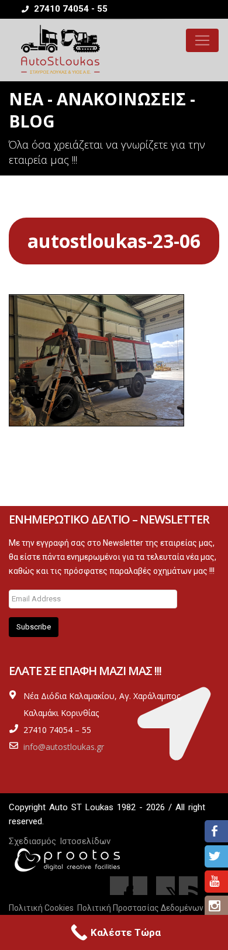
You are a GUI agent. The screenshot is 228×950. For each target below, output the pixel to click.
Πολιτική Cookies (41, 908)
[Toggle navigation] (202, 40)
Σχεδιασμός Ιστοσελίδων (59, 841)
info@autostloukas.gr (63, 746)
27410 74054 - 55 (70, 9)
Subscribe (33, 626)
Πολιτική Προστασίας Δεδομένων (140, 908)
